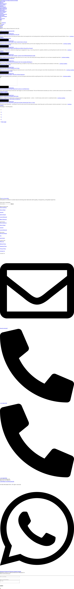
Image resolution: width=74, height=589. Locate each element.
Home (1, 27)
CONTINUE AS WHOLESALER (7, 481)
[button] (0, 21)
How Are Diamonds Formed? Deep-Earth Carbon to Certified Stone (14, 88)
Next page (3, 121)
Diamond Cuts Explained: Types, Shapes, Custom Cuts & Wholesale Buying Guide (17, 55)
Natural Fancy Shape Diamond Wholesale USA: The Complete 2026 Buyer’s (16, 62)
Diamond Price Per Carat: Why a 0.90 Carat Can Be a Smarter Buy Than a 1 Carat (17, 102)
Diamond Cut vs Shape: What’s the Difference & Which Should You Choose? (16, 48)
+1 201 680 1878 (3, 403)
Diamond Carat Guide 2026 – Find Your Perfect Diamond (12, 74)
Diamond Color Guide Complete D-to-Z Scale (9, 68)
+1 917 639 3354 (3, 478)
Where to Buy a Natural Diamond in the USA (9, 34)
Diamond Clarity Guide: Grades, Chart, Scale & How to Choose (13, 42)
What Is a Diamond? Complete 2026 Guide (9, 96)
